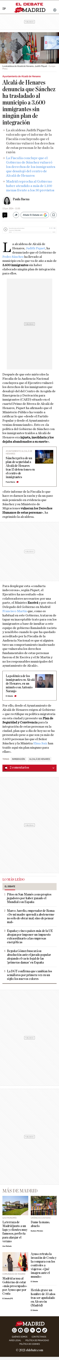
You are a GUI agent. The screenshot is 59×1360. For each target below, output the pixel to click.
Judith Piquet (35, 248)
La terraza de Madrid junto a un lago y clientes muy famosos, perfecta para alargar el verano (14, 1232)
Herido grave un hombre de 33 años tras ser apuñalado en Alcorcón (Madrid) (43, 1297)
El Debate (9, 696)
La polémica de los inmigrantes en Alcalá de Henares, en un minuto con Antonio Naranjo (20, 683)
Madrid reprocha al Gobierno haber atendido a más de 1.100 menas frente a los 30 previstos (30, 186)
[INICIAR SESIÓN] (55, 10)
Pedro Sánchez (13, 256)
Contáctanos (39, 1336)
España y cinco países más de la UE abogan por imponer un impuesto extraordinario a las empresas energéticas (30, 936)
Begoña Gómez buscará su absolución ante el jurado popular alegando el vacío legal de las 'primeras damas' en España (29, 956)
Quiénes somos (19, 1336)
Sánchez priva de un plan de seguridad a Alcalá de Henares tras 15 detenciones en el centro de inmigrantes (20, 468)
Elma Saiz (40, 743)
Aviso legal (15, 1340)
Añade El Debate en (33, 215)
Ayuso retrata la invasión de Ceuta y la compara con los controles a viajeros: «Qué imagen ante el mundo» (43, 1265)
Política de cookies (29, 1344)
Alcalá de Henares (39, 759)
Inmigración (18, 759)
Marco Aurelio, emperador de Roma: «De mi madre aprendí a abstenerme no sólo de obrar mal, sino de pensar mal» (31, 916)
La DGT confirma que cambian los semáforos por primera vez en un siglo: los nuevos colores (29, 975)
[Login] (55, 10)
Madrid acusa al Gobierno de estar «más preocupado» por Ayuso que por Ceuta (14, 1286)
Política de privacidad (37, 1340)
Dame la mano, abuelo (40, 1224)
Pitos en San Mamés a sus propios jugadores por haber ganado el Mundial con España (29, 898)
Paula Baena (21, 199)
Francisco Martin (15, 611)
